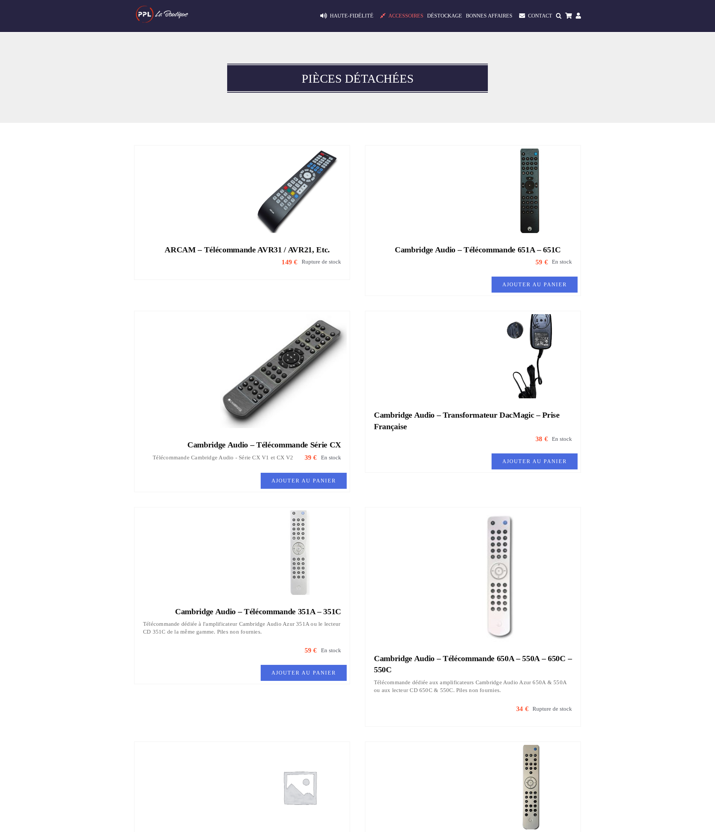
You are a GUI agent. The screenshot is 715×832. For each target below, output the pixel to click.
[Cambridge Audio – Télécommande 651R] (531, 749)
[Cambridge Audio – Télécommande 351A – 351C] (300, 515)
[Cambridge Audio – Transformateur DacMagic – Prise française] (531, 319)
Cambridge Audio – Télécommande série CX (264, 444)
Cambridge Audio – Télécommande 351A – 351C (258, 611)
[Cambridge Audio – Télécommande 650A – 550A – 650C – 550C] (505, 515)
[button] (559, 16)
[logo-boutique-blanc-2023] (162, 8)
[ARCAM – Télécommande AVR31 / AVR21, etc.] (300, 153)
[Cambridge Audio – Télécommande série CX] (283, 319)
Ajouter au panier (534, 284)
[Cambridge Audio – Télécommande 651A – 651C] (531, 153)
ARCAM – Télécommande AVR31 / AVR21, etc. (247, 249)
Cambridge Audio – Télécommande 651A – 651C (478, 249)
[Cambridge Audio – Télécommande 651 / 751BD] (300, 749)
